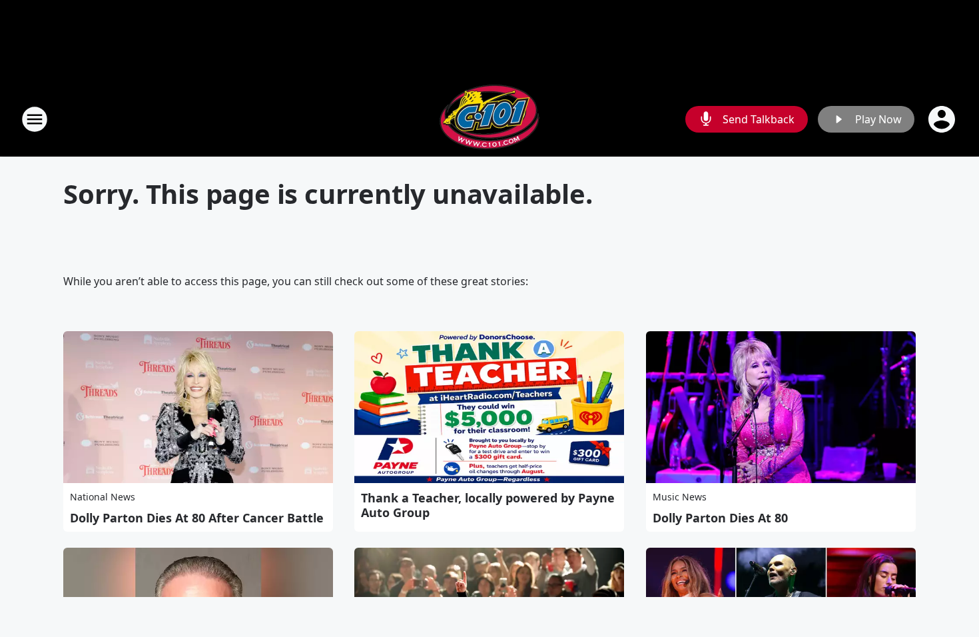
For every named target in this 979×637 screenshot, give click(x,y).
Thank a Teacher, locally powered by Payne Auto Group (488, 505)
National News (102, 496)
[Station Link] (489, 119)
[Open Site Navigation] (34, 119)
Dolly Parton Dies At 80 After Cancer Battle (197, 517)
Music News (680, 496)
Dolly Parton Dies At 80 (720, 517)
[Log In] (943, 119)
